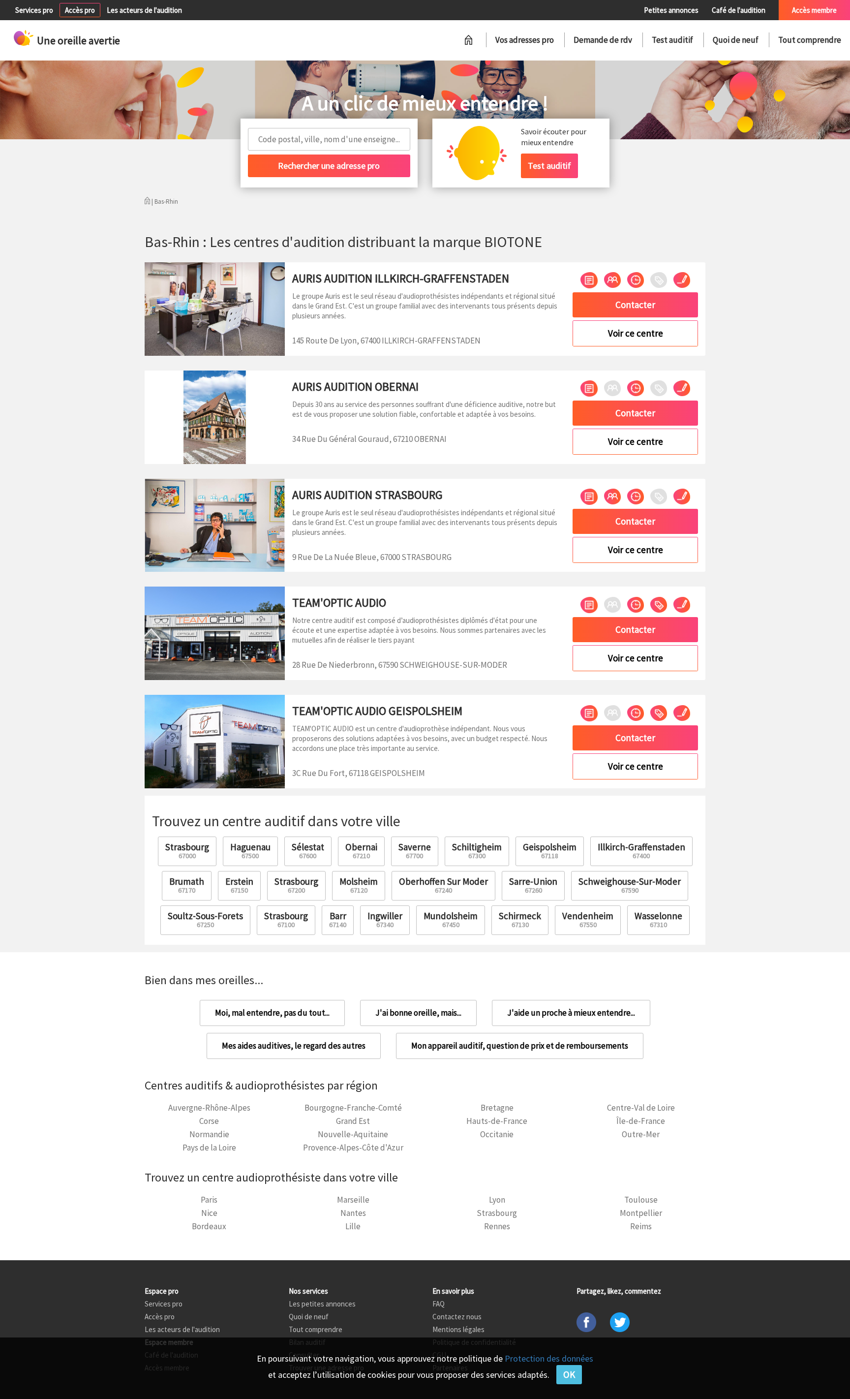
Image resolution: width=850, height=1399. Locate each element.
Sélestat (308, 850)
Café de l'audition (738, 10)
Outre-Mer (641, 1134)
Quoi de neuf (736, 39)
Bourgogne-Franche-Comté (353, 1107)
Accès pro (80, 10)
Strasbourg (187, 850)
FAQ (438, 1303)
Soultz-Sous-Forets (205, 919)
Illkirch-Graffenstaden (641, 850)
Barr (337, 919)
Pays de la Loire (209, 1147)
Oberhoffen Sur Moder (443, 885)
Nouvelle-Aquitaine (353, 1134)
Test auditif (672, 39)
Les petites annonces (322, 1303)
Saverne (414, 850)
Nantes (353, 1213)
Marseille (353, 1199)
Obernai (361, 850)
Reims (641, 1226)
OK (569, 1374)
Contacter (635, 305)
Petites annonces (671, 10)
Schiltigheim (477, 850)
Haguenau (250, 850)
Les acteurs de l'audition (144, 10)
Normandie (209, 1134)
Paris (209, 1199)
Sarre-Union (533, 885)
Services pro (34, 10)
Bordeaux (209, 1226)
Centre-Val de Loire (641, 1107)
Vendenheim (587, 919)
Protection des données (549, 1358)
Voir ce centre (635, 333)
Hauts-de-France (496, 1121)
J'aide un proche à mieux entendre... (571, 1012)
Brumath (186, 885)
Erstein (239, 885)
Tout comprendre (809, 39)
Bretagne (497, 1107)
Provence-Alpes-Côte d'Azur (353, 1147)
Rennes (497, 1226)
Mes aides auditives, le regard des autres (293, 1045)
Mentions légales (458, 1329)
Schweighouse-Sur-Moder (629, 885)
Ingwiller (384, 919)
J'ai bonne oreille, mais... (418, 1012)
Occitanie (497, 1134)
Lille (353, 1226)
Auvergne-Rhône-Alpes (209, 1107)
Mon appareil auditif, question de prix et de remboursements (519, 1045)
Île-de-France (640, 1121)
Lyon (497, 1199)
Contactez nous (457, 1316)
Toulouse (641, 1199)
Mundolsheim (451, 919)
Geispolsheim (550, 850)
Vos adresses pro (524, 39)
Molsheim (358, 885)
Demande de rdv (603, 39)
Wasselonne (658, 919)
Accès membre (814, 10)
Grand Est (353, 1121)
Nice (209, 1213)
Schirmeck (520, 919)
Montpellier (641, 1213)
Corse (209, 1121)
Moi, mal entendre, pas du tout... (272, 1012)
